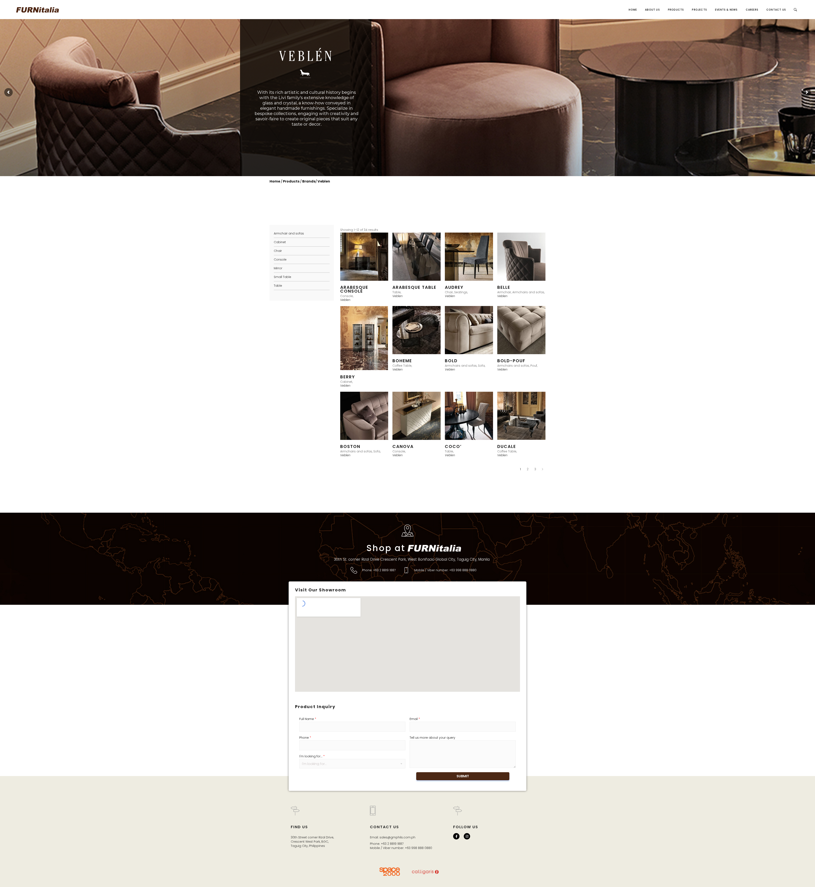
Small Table (282, 277)
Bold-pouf (511, 361)
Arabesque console (354, 289)
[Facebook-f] (456, 836)
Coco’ (453, 446)
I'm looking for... (312, 756)
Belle (503, 287)
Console (280, 259)
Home (275, 181)
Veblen (324, 181)
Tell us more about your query (432, 737)
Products (291, 181)
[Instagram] (467, 836)
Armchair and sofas (289, 233)
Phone (305, 737)
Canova (403, 446)
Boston (350, 446)
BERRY (347, 377)
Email (415, 719)
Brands (308, 181)
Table (278, 286)
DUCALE (506, 446)
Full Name (307, 719)
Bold (451, 361)
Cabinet (280, 242)
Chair (278, 251)
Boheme (402, 361)
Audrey (454, 287)
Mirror (278, 268)
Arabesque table (414, 287)
